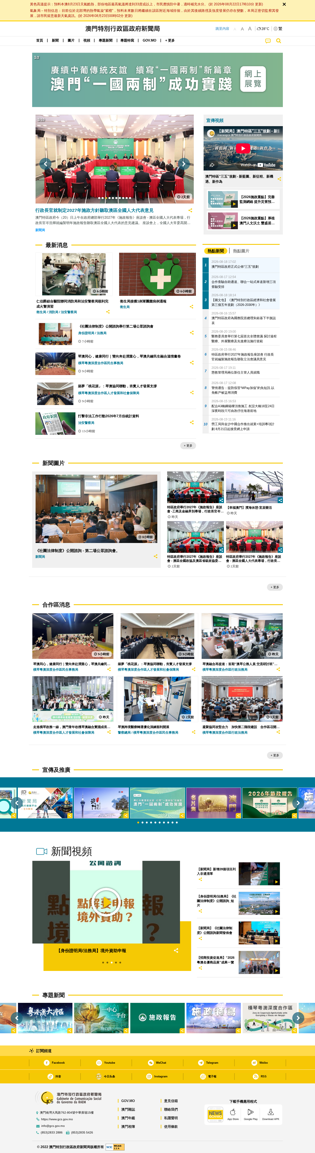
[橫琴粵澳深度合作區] (270, 1018)
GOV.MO (128, 1101)
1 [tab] (138, 823)
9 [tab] (172, 823)
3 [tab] (147, 823)
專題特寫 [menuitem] (127, 40)
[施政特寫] (214, 1018)
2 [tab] (142, 823)
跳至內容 (222, 28)
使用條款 (171, 1126)
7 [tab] (164, 823)
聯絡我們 (171, 1109)
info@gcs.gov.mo (53, 1126)
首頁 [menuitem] (39, 40)
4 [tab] (151, 823)
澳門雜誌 (128, 1109)
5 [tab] (155, 823)
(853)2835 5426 (82, 1132)
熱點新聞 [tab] (216, 251)
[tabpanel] (157, 803)
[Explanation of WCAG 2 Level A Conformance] (115, 1147)
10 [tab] (177, 823)
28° (265, 29)
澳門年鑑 (128, 1118)
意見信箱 (171, 1101)
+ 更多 (188, 445)
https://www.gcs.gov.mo (57, 1119)
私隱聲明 (171, 1118)
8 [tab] (168, 823)
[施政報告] (157, 1018)
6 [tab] (160, 823)
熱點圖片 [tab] (241, 251)
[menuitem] (55, 40)
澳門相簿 (128, 1126)
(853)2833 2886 (52, 1132)
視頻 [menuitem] (86, 40)
